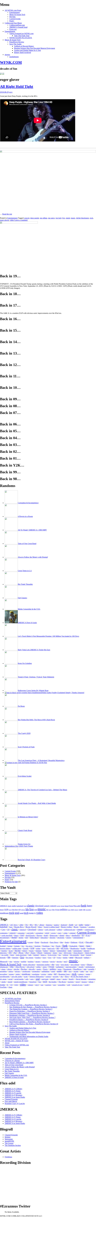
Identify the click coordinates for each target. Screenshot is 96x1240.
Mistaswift (3, 961)
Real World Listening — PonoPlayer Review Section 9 (29, 1022)
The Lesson (9, 1143)
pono (69, 909)
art (76, 925)
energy (68, 937)
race (70, 971)
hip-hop (15, 910)
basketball (20, 906)
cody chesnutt (50, 930)
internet (86, 951)
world (86, 985)
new (57, 965)
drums (21, 937)
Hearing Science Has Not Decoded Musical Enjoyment (34, 48)
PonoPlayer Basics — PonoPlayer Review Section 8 (28, 1020)
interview (3, 953)
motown (45, 961)
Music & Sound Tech (17, 15)
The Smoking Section (13, 1145)
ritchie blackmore (82, 218)
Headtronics (74, 948)
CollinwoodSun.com (17, 25)
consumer (21, 933)
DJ (83, 935)
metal (68, 218)
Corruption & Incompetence (15, 1058)
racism (76, 971)
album (41, 925)
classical (23, 930)
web (68, 985)
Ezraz (71, 906)
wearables (61, 985)
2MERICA (3, 906)
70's (26, 925)
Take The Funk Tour (21, 36)
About (7, 1043)
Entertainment (14, 12)
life (27, 909)
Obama (89, 965)
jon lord (58, 218)
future (2, 910)
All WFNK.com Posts (13, 10)
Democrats (54, 935)
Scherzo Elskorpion (37, 976)
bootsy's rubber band (51, 927)
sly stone (3, 979)
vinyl (37, 985)
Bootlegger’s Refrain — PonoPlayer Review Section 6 (29, 1015)
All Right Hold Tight (16, 86)
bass (10, 927)
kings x (43, 955)
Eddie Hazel (34, 937)
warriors (48, 985)
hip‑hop (17, 951)
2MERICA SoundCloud (18, 27)
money (38, 961)
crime (65, 933)
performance (90, 967)
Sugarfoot (32, 982)
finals (67, 942)
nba (47, 910)
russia (88, 974)
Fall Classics (9, 1073)
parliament (60, 967)
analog (56, 925)
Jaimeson (47, 953)
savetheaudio (5, 976)
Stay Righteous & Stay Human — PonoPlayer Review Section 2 (33, 1007)
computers (4, 933)
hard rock (51, 948)
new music (65, 965)
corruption (39, 933)
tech (26, 912)
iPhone (21, 953)
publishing (45, 971)
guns (44, 948)
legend (88, 955)
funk (83, 905)
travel (78, 982)
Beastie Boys (19, 927)
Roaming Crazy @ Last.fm (15, 1104)
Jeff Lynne (68, 953)
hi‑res (11, 951)
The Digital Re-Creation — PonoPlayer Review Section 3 (30, 1009)
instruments (77, 951)
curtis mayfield (6, 935)
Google (25, 948)
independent (61, 951)
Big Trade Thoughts (12, 1071)
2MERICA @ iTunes (12, 1091)
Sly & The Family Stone (79, 976)
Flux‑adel (89, 942)
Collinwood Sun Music (13, 23)
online (38, 967)
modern (31, 961)
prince (11, 971)
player (9, 969)
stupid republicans (20, 982)
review (43, 974)
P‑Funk (51, 967)
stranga (7, 55)
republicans (4, 913)
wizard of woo (77, 985)
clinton (40, 930)
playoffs (32, 969)
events (30, 942)
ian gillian (43, 218)
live (63, 218)
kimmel (36, 955)
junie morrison (21, 955)
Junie (12, 955)
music (73, 218)
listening (15, 957)
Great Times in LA (12, 1069)
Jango (55, 953)
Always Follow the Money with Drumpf (20, 1067)
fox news (29, 946)
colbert (59, 930)
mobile (23, 961)
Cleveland (39, 906)
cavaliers (91, 927)
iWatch (39, 953)
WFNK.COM (11, 62)
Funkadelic (73, 946)
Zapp (10, 987)
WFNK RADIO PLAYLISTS (20, 38)
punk (53, 971)
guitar (38, 948)
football (3, 946)
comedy (47, 906)
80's (31, 925)
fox (23, 946)
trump (31, 913)
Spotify (71, 979)
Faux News (54, 942)
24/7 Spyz (14, 925)
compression (89, 930)
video (12, 220)
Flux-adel (76, 906)
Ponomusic (67, 969)
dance (16, 935)
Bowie (76, 927)
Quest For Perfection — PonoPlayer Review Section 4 (29, 1011)
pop (72, 910)
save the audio (16, 976)
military (87, 957)
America (49, 925)
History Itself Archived (22, 52)
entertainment (78, 937)
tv (35, 913)
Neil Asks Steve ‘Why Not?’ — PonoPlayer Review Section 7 (32, 1018)
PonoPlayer (77, 969)
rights (50, 974)
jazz (60, 953)
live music (29, 957)
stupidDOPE (9, 1141)
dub (26, 937)
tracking (71, 982)
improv (52, 951)
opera (45, 967)
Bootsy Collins (66, 927)
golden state (16, 948)
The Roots (62, 982)
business (83, 927)
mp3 (65, 961)
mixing (16, 961)
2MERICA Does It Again (14, 1077)
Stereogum (9, 1139)
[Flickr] (3, 74)
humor (45, 951)
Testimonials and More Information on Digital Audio (28, 1036)
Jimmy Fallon (90, 953)
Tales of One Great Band (14, 1065)
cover (58, 906)
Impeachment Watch (12, 1001)
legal (82, 955)
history (24, 951)
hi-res (10, 909)
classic (30, 905)
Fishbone (74, 942)
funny (89, 905)
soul (17, 912)
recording (88, 909)
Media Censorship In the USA (16, 1075)
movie (52, 961)
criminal (72, 933)
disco (68, 935)
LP (54, 957)
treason (84, 982)
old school (30, 967)
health (83, 948)
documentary (5, 937)
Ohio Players (20, 967)
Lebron (23, 909)
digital (62, 906)
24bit (21, 925)
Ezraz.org (13, 29)
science (48, 976)
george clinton (5, 948)
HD (57, 948)
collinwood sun (69, 930)
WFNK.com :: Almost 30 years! (16, 1041)
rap (87, 971)
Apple (9, 906)
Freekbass (46, 946)
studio (3, 982)
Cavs (25, 906)
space (59, 979)
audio (14, 906)
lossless (38, 957)
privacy (76, 909)
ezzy (11, 92)
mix (10, 961)
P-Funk (57, 910)
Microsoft (78, 957)
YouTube (3, 987)
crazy (60, 933)
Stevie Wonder (81, 979)
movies (59, 961)
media (65, 957)
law (59, 955)
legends (3, 957)
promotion (36, 971)
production (26, 971)
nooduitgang (14, 57)
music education (29, 965)
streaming (92, 979)
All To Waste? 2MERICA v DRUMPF (19, 1063)
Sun (39, 982)
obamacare (4, 967)
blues (40, 927)
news (50, 909)
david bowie (30, 935)
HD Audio (64, 948)
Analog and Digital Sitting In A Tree (27, 50)
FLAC (81, 942)
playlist (16, 969)
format (9, 946)
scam (26, 976)
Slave (67, 976)
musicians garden (43, 965)
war (42, 985)
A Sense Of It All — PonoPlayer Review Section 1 (28, 1005)
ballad (87, 925)
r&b (84, 910)
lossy (44, 957)
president (3, 971)
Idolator (7, 1137)
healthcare (91, 948)
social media (19, 979)
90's (36, 925)
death (46, 935)
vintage (30, 985)
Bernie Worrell (31, 927)
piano (3, 969)
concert (26, 218)
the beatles (53, 982)
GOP (6, 909)
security (56, 976)
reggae (11, 974)
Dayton (39, 935)
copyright (30, 933)
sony (32, 979)
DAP (22, 935)
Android (64, 925)
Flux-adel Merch (11, 1101)
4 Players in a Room (12, 1061)
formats (17, 946)
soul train (45, 979)
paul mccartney (71, 967)
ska (62, 976)
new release (75, 965)
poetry (39, 969)
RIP (55, 974)
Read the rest (7, 214)
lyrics (59, 957)
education (44, 937)
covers (53, 933)
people (81, 967)
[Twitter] (1, 74)
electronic (60, 937)
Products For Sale (11, 882)
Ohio (53, 910)
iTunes (33, 953)
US (11, 985)
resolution (35, 974)
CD (8, 930)
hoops (31, 951)
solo (26, 979)
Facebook (44, 942)
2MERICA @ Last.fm (13, 1093)
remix (18, 974)
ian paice (51, 218)
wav (54, 985)
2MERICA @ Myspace (13, 1095)
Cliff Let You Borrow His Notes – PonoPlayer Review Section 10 (33, 1024)
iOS (19, 910)
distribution (76, 935)
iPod (27, 953)
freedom (37, 946)
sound (22, 913)
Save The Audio (15, 44)
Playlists (12, 17)
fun (53, 946)
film (61, 942)
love (49, 957)
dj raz (88, 935)
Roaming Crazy (64, 974)
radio (82, 971)
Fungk (58, 946)
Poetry (11, 21)
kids (29, 955)
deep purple (34, 218)
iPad (15, 953)
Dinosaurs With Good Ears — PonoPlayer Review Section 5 (31, 1013)
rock (91, 218)
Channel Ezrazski (11, 1099)
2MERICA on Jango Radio (15, 1097)
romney (81, 974)
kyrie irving (52, 955)
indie (70, 951)
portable (91, 969)
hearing (4, 951)
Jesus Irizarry (78, 953)
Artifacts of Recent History (24, 46)
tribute (91, 982)
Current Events (14, 19)
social (10, 979)
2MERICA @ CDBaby (13, 1089)
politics (63, 909)
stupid (10, 982)
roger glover (4, 220)
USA (16, 985)
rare (91, 971)
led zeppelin (74, 955)
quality (81, 910)
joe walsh (4, 955)
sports (65, 979)
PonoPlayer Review (16, 42)
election (52, 937)
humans (38, 951)
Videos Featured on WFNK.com (21, 34)
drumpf (67, 906)
